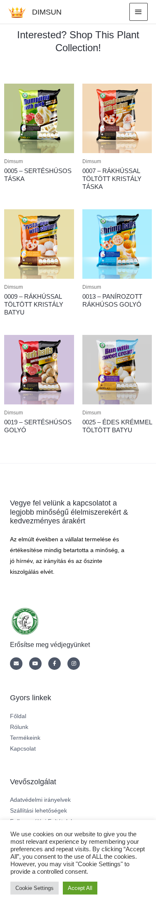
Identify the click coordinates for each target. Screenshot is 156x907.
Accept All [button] (80, 888)
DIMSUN (47, 11)
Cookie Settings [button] (34, 888)
